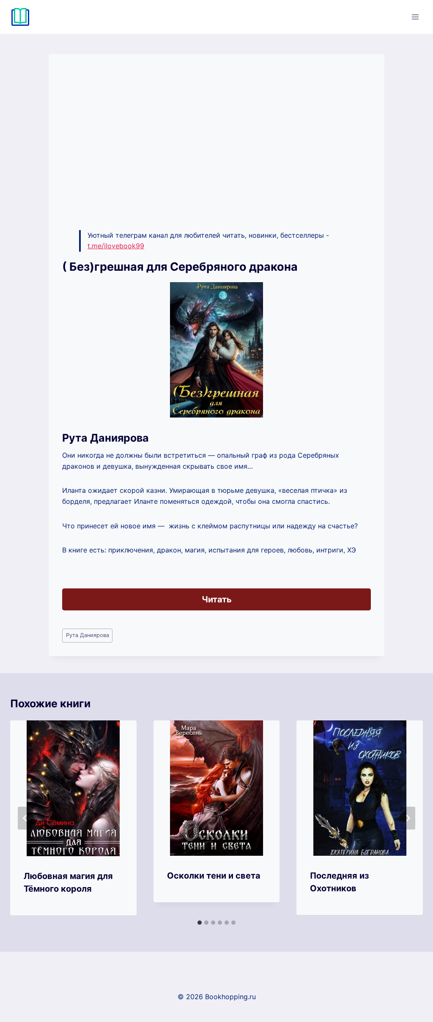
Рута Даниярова (87, 635)
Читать (217, 599)
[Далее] (407, 818)
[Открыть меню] (415, 16)
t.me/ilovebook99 (116, 246)
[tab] (199, 922)
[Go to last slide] (25, 818)
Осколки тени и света (213, 876)
